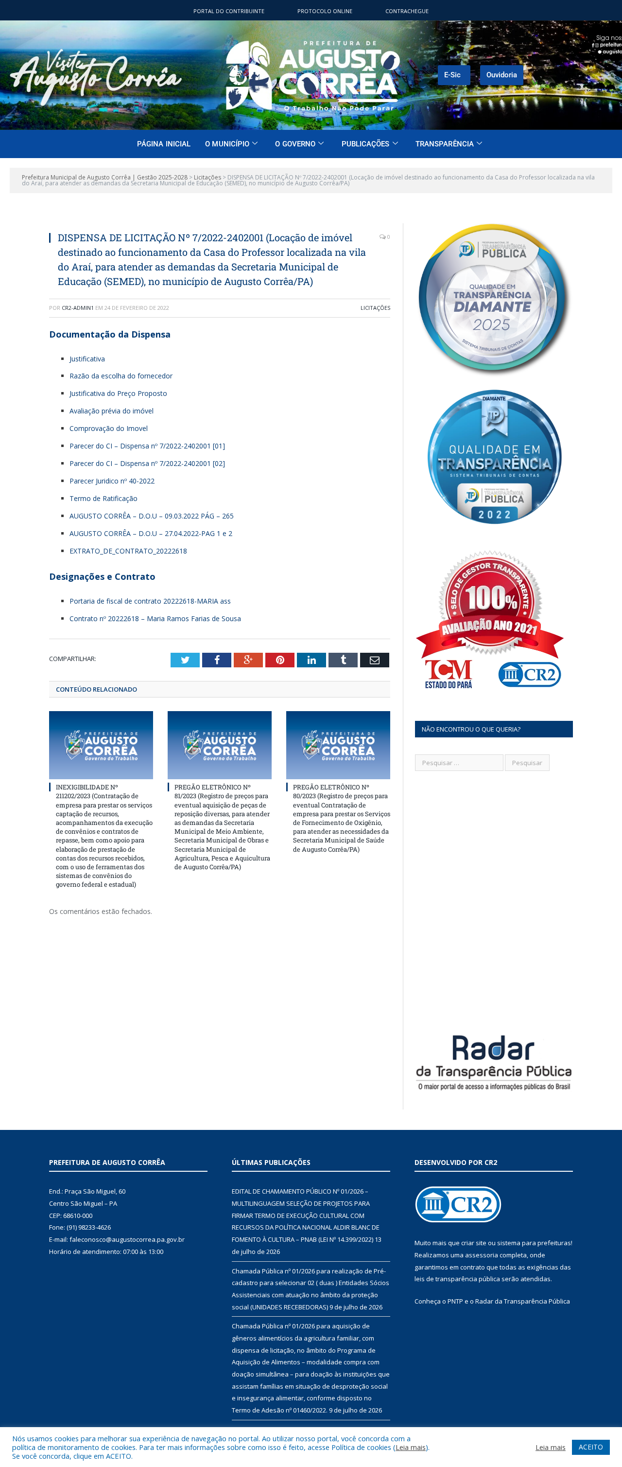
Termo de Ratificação (103, 498)
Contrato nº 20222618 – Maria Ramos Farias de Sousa (155, 618)
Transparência (444, 144)
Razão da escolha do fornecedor (121, 375)
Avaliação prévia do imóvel (111, 410)
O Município (227, 144)
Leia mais (411, 1447)
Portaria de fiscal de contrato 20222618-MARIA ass (150, 601)
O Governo (295, 144)
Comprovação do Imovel (108, 428)
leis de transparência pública (457, 1278)
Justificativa (87, 358)
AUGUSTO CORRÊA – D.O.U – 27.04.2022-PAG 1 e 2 (150, 533)
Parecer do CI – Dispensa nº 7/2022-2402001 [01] (147, 445)
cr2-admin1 (78, 307)
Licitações (375, 307)
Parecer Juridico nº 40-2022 (112, 480)
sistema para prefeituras (534, 1242)
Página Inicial (163, 144)
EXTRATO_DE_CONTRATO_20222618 (128, 550)
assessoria (481, 1255)
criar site (473, 1242)
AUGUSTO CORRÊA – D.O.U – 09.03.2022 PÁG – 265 (151, 515)
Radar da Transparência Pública (522, 1301)
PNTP (455, 1301)
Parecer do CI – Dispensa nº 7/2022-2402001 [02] (147, 463)
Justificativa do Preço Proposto (118, 393)
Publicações (366, 144)
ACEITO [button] (591, 1446)
